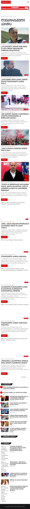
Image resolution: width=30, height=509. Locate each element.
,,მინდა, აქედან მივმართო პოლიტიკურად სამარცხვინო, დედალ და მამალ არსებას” (15, 226)
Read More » (4, 58)
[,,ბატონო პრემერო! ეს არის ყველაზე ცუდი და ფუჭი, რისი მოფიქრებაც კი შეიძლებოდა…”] (5, 475)
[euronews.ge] (6, 2)
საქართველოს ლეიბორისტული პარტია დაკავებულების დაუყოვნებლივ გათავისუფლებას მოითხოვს (14, 289)
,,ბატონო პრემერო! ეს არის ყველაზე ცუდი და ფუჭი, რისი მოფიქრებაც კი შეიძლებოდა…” (18, 475)
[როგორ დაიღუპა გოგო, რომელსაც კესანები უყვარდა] (5, 405)
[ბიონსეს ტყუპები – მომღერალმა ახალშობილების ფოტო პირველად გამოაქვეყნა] (5, 466)
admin (3, 77)
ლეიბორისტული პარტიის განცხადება (14, 256)
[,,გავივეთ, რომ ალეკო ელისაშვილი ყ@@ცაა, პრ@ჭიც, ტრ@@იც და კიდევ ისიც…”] (5, 423)
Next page (24, 377)
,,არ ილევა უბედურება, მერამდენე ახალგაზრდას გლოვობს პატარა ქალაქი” (18, 430)
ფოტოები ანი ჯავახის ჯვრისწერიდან (18, 480)
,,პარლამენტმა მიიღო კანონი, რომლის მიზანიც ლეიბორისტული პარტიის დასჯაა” (14, 81)
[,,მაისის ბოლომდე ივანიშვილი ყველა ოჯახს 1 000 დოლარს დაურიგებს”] (5, 411)
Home (3, 16)
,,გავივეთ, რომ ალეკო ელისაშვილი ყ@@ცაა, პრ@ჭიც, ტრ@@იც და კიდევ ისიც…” (18, 423)
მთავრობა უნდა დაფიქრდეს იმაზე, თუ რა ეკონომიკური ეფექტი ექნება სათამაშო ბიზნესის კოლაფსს (19, 398)
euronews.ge (4, 44)
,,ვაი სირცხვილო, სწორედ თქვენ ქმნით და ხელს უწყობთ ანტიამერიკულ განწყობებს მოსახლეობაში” (14, 48)
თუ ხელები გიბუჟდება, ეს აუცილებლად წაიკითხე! (15, 392)
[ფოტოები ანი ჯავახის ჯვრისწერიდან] (5, 482)
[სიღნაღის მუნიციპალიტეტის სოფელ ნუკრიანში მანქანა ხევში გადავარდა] (5, 417)
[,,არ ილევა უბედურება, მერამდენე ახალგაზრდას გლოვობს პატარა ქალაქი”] (5, 430)
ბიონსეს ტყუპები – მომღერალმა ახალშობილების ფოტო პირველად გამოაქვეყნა (18, 463)
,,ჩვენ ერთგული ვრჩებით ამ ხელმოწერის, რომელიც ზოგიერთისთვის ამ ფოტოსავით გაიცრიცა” (15, 116)
